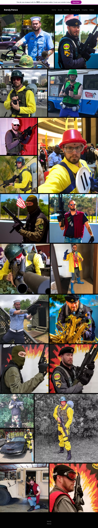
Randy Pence (11, 9)
